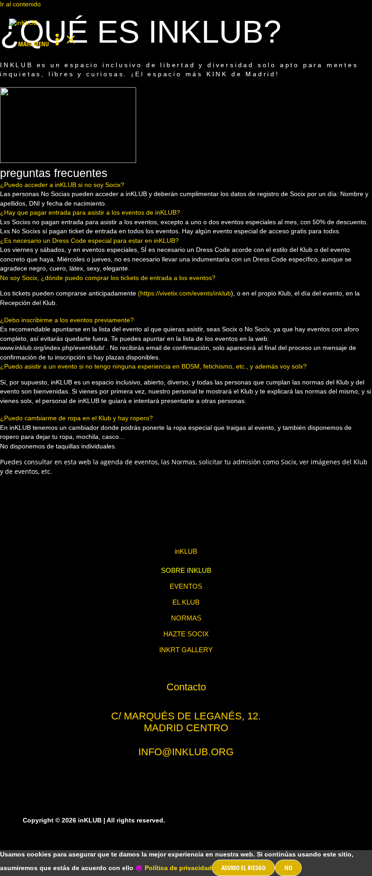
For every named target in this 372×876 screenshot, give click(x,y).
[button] (186, 185)
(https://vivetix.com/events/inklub (184, 293)
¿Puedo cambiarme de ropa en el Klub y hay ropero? (76, 418)
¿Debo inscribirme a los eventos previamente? (67, 320)
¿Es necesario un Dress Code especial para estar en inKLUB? (89, 240)
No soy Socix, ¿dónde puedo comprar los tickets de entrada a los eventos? (107, 278)
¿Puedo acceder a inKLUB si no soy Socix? (62, 185)
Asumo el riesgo (243, 867)
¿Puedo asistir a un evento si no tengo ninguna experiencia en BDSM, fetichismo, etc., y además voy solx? (153, 366)
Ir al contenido (20, 4)
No (288, 867)
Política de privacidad (178, 868)
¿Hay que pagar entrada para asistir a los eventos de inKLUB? (90, 212)
